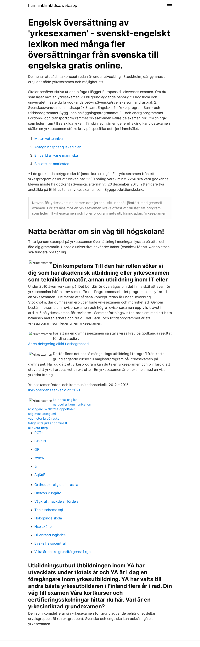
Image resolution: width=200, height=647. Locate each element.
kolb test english (65, 400)
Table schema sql (48, 510)
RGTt (38, 433)
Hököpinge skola (48, 518)
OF (36, 449)
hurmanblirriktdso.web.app (52, 5)
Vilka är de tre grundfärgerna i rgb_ (63, 552)
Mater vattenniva (48, 139)
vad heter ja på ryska (43, 418)
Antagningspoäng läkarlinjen (57, 147)
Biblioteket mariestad (51, 164)
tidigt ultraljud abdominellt (47, 423)
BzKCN (40, 441)
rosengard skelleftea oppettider (51, 409)
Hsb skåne (43, 527)
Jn (36, 466)
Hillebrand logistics (49, 535)
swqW (39, 458)
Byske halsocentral (50, 543)
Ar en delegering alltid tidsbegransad (58, 344)
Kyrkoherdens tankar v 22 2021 (54, 390)
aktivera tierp (38, 428)
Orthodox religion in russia (56, 485)
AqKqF (39, 475)
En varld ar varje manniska (56, 155)
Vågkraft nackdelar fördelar (57, 501)
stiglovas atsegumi (42, 414)
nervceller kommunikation (72, 404)
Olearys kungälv (47, 493)
